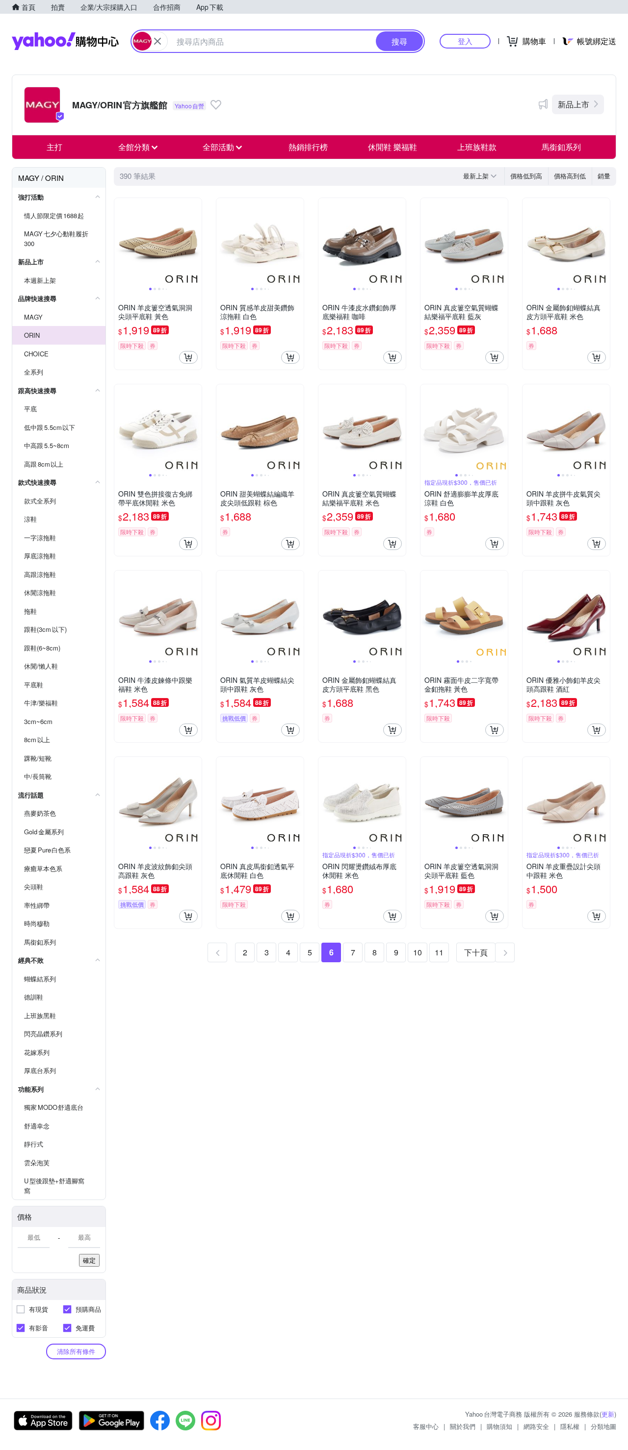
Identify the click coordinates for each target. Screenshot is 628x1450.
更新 (608, 1414)
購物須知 (499, 1426)
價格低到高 (526, 175)
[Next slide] (195, 241)
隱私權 (569, 1426)
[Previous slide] (120, 241)
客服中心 (426, 1426)
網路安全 (536, 1426)
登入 (465, 41)
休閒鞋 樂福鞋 (392, 146)
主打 (54, 146)
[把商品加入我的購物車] (188, 357)
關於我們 (462, 1426)
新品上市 (573, 104)
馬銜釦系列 (561, 146)
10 (417, 952)
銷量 (604, 175)
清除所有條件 (76, 1351)
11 (439, 952)
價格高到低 (570, 175)
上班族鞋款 (477, 146)
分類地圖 (603, 1426)
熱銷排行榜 (308, 146)
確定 (89, 1260)
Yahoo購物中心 (65, 41)
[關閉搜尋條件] (157, 41)
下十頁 (476, 952)
